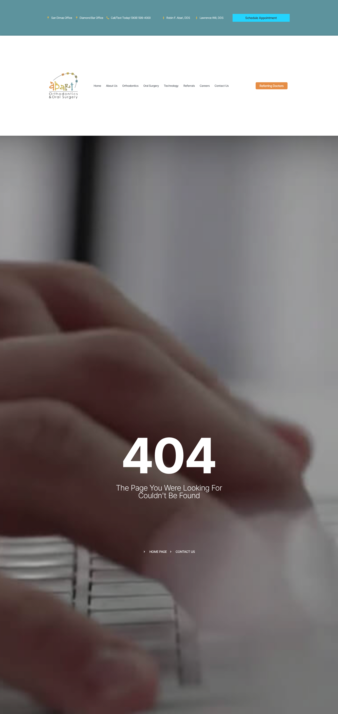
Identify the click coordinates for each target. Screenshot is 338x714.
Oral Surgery (151, 85)
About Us (111, 85)
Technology (171, 85)
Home (97, 85)
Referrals (189, 85)
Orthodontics (130, 85)
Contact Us (222, 85)
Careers (205, 85)
